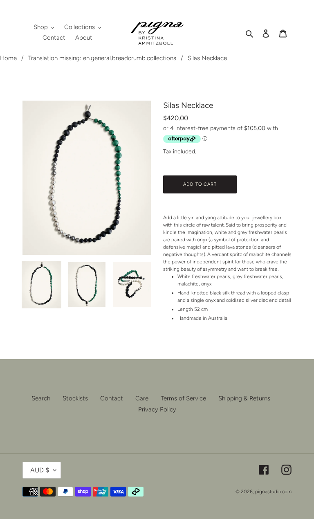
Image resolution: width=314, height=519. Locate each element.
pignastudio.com (273, 491)
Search (40, 398)
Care (141, 398)
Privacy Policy (157, 409)
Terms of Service (183, 398)
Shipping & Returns (244, 398)
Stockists (75, 398)
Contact (111, 398)
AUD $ (39, 470)
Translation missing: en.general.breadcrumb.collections (102, 58)
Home (8, 58)
